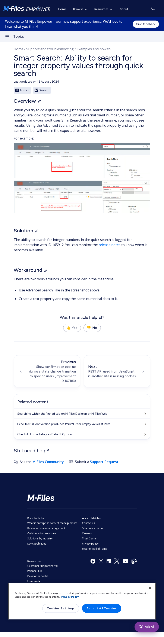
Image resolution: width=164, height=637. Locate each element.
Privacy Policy (70, 596)
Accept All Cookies (101, 608)
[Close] (150, 587)
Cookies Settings (61, 608)
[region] (82, 601)
